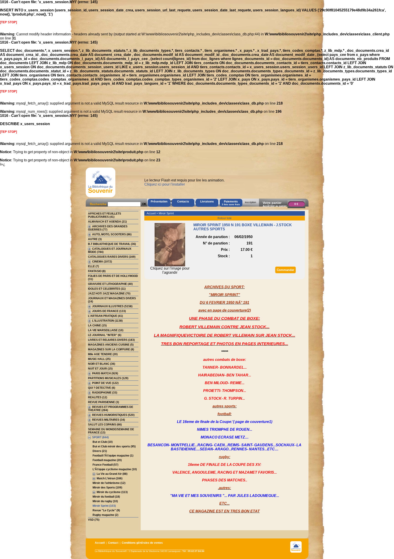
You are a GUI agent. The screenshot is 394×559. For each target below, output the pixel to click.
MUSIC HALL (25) (99, 359)
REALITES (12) (97, 397)
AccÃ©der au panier (275, 206)
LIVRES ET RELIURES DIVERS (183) (111, 339)
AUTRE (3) (95, 239)
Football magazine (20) (107, 460)
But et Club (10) (103, 442)
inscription (250, 202)
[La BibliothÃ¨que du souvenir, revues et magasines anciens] (100, 197)
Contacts (183, 201)
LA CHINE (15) (97, 325)
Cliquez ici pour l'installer (164, 184)
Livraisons (207, 201)
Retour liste (225, 218)
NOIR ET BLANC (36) (101, 363)
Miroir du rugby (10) (105, 501)
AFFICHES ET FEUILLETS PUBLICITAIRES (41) (104, 215)
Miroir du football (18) (106, 496)
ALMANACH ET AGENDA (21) (107, 221)
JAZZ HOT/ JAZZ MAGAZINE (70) (109, 293)
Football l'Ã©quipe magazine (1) (113, 455)
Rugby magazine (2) (105, 515)
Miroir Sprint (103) (104, 505)
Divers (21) (100, 451)
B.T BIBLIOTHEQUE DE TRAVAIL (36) (112, 244)
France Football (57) (105, 464)
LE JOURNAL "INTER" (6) (104, 335)
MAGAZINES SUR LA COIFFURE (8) (111, 349)
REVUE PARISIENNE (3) (103, 402)
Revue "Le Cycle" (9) (106, 510)
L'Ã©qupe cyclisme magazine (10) (115, 469)
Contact (113, 542)
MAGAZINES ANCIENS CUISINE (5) (111, 344)
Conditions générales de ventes (142, 542)
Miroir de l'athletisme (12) (109, 483)
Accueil (151, 213)
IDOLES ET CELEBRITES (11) (107, 288)
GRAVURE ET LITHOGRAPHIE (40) (110, 284)
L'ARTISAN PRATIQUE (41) (105, 316)
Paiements (231, 203)
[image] (170, 265)
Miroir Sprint (166, 213)
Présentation (159, 201)
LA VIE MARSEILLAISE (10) (105, 330)
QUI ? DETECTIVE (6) (101, 387)
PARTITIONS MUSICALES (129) (108, 378)
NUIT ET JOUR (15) (100, 368)
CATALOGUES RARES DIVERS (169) (111, 256)
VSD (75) (93, 519)
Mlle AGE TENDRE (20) (103, 354)
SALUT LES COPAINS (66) (105, 424)
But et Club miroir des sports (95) (114, 446)
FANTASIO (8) (97, 271)
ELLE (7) (93, 266)
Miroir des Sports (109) (107, 487)
